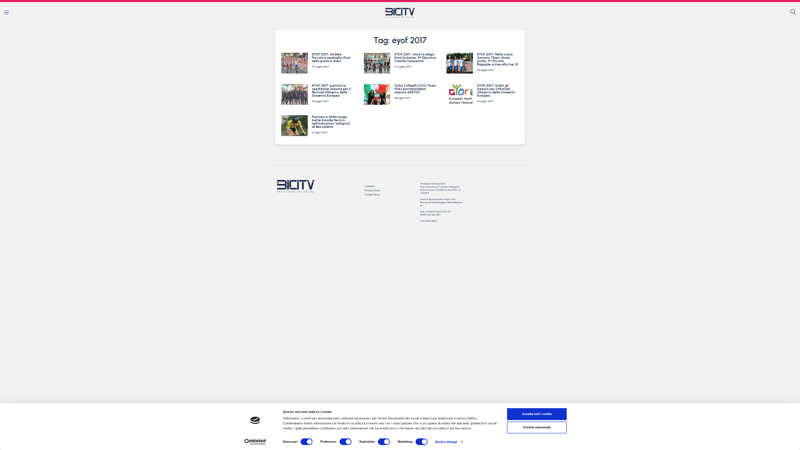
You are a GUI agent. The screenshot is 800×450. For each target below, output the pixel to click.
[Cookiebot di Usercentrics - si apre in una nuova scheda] (255, 442)
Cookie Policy (372, 194)
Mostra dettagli (446, 442)
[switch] (345, 441)
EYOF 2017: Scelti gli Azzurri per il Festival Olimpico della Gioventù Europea (496, 91)
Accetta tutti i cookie (537, 414)
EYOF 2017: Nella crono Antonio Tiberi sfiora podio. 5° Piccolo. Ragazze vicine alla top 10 (497, 59)
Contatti (369, 186)
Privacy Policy (372, 190)
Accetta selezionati (537, 427)
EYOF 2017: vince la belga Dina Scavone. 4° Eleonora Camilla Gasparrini (415, 57)
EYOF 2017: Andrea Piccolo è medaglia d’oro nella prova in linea (331, 57)
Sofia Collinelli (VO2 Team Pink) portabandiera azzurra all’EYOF (415, 89)
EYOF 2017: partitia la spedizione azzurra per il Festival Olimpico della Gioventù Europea (331, 91)
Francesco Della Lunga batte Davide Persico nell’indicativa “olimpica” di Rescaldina (331, 122)
